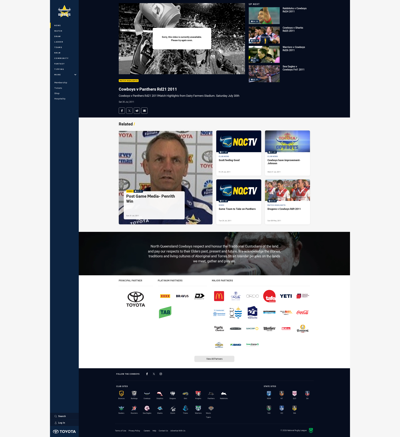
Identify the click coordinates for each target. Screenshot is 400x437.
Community (61, 58)
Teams (58, 47)
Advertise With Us (177, 430)
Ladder (58, 42)
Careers (147, 430)
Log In (61, 422)
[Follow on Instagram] (161, 374)
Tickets (58, 88)
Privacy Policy (134, 430)
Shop (57, 93)
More (57, 74)
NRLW (57, 53)
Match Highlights (129, 81)
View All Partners (214, 358)
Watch (58, 31)
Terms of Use (120, 430)
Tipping (59, 69)
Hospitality (59, 98)
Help (154, 430)
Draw (57, 36)
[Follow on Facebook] (147, 374)
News (57, 25)
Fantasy (59, 63)
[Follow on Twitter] (154, 374)
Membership (60, 82)
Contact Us (163, 430)
